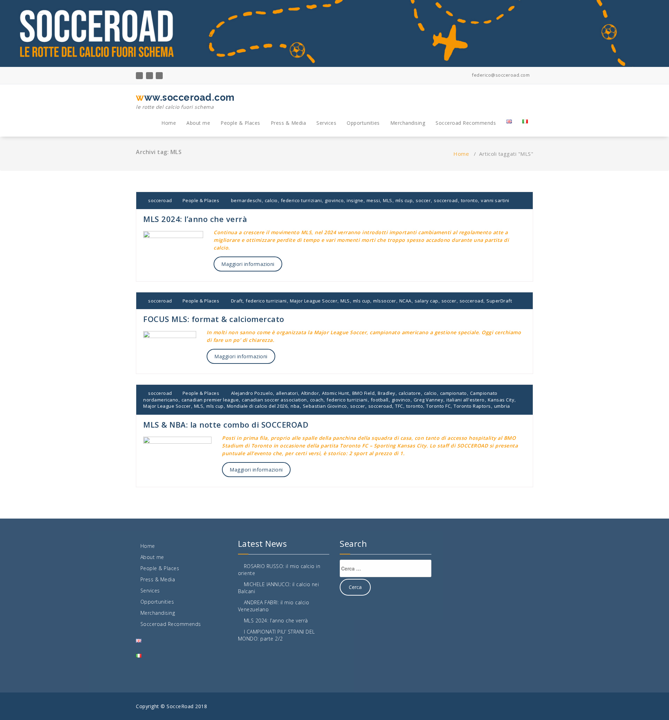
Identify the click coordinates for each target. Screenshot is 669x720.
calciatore (410, 393)
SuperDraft (499, 301)
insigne (355, 200)
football (380, 400)
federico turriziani (301, 200)
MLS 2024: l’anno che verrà (195, 219)
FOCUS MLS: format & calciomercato (213, 319)
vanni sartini (495, 200)
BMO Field (363, 393)
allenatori (287, 393)
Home (168, 123)
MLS (387, 200)
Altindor (310, 393)
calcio (271, 200)
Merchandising (407, 123)
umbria (502, 406)
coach (317, 400)
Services (326, 123)
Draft (237, 301)
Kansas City (501, 400)
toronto (469, 200)
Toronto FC (438, 406)
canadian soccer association (274, 400)
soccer (423, 200)
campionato (453, 393)
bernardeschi (246, 200)
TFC (399, 406)
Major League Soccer (314, 301)
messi (373, 200)
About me (198, 123)
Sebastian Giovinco (325, 406)
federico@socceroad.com (500, 75)
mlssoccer (384, 301)
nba (295, 406)
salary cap (426, 301)
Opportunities (363, 123)
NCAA (405, 301)
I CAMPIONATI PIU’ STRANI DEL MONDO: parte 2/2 (276, 635)
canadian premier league (210, 400)
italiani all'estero (465, 400)
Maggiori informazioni (248, 264)
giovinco (334, 200)
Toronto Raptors (472, 406)
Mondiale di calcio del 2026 (257, 406)
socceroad (159, 200)
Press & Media (288, 123)
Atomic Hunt (335, 393)
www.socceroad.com (185, 101)
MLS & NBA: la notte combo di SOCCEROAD (225, 424)
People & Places (240, 123)
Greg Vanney (429, 400)
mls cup (404, 200)
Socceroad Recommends (466, 123)
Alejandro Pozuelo (252, 393)
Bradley (386, 393)
